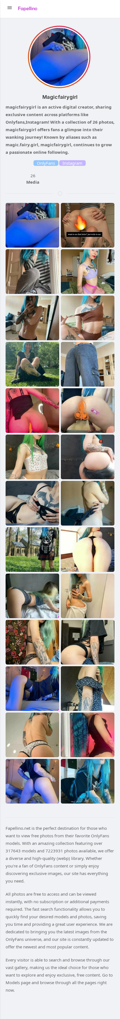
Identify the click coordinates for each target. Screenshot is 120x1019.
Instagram (72, 163)
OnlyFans (46, 163)
